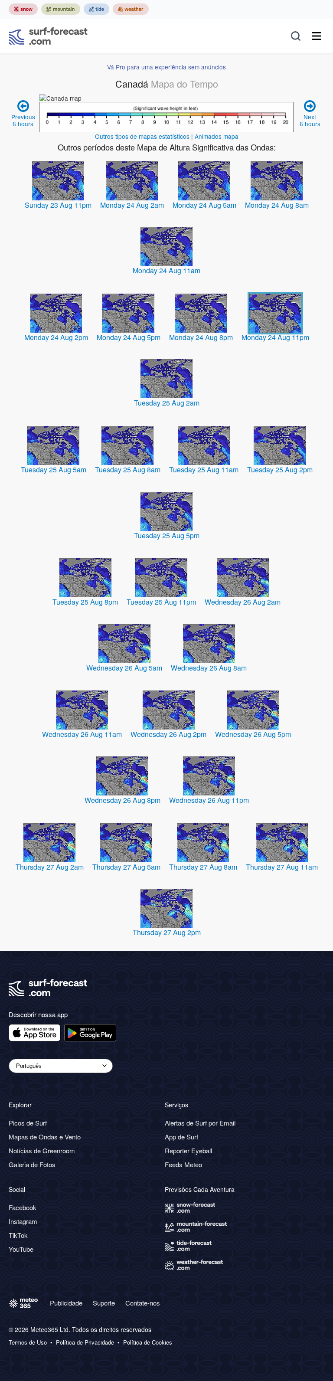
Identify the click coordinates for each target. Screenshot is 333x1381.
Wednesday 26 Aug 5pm (253, 734)
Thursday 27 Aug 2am (50, 867)
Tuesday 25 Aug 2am (166, 403)
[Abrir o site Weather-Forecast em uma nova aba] (131, 9)
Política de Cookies (147, 1342)
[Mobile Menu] (316, 36)
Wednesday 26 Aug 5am (124, 668)
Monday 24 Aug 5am (204, 205)
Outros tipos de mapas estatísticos (142, 136)
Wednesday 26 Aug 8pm (122, 800)
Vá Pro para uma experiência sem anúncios (166, 66)
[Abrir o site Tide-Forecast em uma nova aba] (96, 9)
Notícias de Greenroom (42, 1150)
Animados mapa (216, 136)
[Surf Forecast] (48, 36)
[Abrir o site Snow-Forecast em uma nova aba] (23, 9)
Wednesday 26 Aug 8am (209, 668)
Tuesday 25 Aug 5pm (166, 535)
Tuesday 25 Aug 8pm (85, 602)
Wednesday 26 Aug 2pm (168, 734)
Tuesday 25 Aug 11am (203, 470)
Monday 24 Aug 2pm (56, 337)
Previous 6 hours (23, 120)
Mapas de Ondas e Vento (45, 1136)
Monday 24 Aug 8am (277, 205)
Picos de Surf (28, 1122)
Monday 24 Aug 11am (166, 270)
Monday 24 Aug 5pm (128, 337)
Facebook (22, 1207)
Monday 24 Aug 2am (132, 205)
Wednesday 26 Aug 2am (243, 602)
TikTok (18, 1235)
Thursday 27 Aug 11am (282, 867)
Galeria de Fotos (32, 1164)
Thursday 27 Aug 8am (203, 867)
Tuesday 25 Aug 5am (53, 470)
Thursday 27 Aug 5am (126, 867)
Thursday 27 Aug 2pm (167, 932)
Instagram (23, 1221)
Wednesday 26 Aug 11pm (209, 800)
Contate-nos (142, 1302)
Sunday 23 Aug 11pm (58, 205)
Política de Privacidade (85, 1342)
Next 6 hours (310, 120)
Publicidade (66, 1302)
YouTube (21, 1248)
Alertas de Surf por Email (200, 1122)
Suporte (104, 1302)
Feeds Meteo (183, 1164)
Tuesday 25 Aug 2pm (280, 470)
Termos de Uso (28, 1342)
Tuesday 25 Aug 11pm (161, 602)
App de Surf (181, 1136)
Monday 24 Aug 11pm (275, 337)
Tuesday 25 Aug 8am (127, 470)
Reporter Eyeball (188, 1150)
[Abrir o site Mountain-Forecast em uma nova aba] (60, 9)
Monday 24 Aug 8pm (201, 337)
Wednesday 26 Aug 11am (82, 734)
